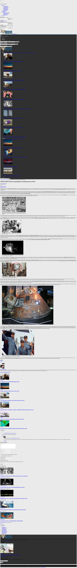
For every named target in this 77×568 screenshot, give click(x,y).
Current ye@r (2, 458)
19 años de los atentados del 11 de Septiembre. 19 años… (13, 118)
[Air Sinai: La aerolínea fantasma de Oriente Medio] (8, 173)
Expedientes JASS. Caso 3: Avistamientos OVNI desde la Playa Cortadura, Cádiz (13, 498)
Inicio (2, 565)
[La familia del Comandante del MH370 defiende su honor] (4, 379)
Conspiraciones (4, 11)
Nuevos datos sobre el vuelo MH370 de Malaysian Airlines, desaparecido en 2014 (13, 428)
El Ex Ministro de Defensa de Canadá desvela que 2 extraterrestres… (15, 136)
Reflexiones (4, 533)
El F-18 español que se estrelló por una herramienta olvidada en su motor (12, 400)
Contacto (3, 15)
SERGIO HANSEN (6, 433)
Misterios (3, 5)
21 (0, 557)
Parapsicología (5, 10)
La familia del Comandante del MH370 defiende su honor (13, 61)
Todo (4, 52)
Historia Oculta (5, 14)
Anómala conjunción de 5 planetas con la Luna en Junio (13, 70)
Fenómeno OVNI (11, 52)
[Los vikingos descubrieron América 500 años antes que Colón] (6, 552)
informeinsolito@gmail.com (7, 540)
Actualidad (5, 59)
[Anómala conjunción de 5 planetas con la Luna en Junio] (8, 68)
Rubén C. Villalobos (2, 556)
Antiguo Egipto (5, 6)
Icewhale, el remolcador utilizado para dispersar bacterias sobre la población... (13, 509)
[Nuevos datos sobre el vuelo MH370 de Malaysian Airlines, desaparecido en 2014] (4, 426)
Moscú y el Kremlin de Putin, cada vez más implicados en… (13, 127)
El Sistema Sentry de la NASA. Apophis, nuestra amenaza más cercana (15, 157)
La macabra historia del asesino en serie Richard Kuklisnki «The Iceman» (12, 487)
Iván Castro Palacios (4, 183)
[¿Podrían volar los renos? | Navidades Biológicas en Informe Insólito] (6, 518)
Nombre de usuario (10, 18)
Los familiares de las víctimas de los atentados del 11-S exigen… (14, 99)
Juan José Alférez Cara (3, 522)
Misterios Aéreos (6, 8)
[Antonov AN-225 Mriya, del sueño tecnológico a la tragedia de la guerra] (4, 416)
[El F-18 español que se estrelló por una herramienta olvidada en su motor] (8, 77)
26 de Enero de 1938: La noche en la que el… (11, 166)
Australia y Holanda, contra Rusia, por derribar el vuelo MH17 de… (15, 89)
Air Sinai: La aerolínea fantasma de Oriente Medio (12, 175)
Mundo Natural (21, 139)
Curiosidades (3, 138)
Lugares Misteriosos (6, 7)
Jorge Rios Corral (2, 488)
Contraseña (9, 19)
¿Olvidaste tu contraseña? (3, 42)
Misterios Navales (6, 9)
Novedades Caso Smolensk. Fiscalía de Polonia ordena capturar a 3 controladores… (17, 108)
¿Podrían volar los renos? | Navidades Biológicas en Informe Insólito (11, 520)
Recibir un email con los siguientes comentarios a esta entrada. (9, 454)
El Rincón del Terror (6, 13)
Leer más (44, 567)
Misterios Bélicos (25, 52)
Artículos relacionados (3, 372)
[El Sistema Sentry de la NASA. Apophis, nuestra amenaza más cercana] (8, 154)
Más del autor (8, 372)
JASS (1, 511)
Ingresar (3, 37)
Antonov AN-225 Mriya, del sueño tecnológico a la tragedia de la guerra (12, 419)
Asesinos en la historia (6, 12)
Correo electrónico (10, 23)
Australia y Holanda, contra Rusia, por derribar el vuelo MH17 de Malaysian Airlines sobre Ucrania (16, 409)
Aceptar (42, 567)
